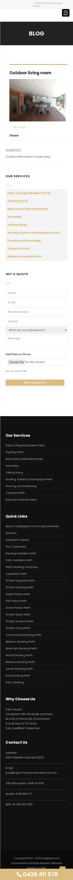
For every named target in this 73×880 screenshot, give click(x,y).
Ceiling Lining (16, 225)
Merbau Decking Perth (20, 662)
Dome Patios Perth (18, 608)
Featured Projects (17, 540)
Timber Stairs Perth (18, 614)
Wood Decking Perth (19, 655)
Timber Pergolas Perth (20, 580)
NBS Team (20, 127)
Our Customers (16, 547)
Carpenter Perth (16, 574)
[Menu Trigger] (65, 13)
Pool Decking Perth (18, 675)
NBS (44, 868)
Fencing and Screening (23, 240)
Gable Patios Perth (18, 594)
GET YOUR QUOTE (35, 382)
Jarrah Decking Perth (19, 669)
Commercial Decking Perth (23, 635)
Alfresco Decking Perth (20, 642)
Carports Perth (18, 248)
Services (11, 533)
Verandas (14, 217)
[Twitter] (26, 135)
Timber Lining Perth (18, 628)
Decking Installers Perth (21, 553)
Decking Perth (17, 201)
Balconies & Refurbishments (27, 209)
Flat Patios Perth (16, 601)
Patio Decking (15, 682)
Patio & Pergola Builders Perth (29, 193)
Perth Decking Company (22, 567)
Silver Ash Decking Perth (21, 648)
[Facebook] (22, 135)
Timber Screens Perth (20, 621)
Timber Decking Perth (20, 587)
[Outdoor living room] (37, 100)
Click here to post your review (47, 4)
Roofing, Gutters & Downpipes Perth (33, 233)
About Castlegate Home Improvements (32, 526)
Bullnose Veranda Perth (24, 256)
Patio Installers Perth (19, 560)
